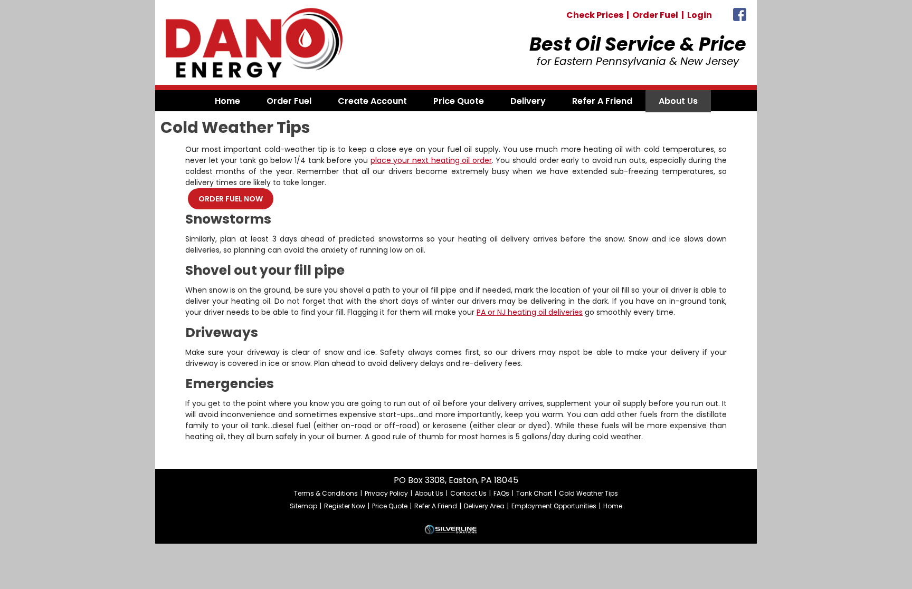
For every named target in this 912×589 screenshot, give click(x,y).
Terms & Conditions (326, 493)
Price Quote (389, 505)
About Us (429, 493)
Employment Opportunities (553, 505)
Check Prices (594, 15)
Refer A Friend (435, 505)
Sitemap (303, 505)
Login (699, 15)
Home (612, 505)
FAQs (501, 493)
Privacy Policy (386, 493)
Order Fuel (655, 15)
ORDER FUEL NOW (230, 199)
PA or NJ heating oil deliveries (530, 312)
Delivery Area (484, 505)
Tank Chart (534, 493)
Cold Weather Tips (588, 493)
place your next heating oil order (431, 160)
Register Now (344, 505)
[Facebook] (739, 17)
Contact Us (468, 493)
